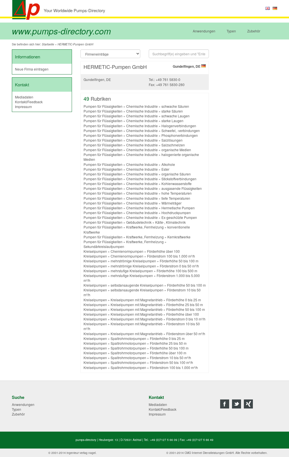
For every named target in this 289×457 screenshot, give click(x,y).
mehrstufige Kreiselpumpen (132, 270)
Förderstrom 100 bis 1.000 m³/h (171, 256)
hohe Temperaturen (176, 193)
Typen (231, 30)
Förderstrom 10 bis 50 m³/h (170, 357)
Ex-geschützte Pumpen (179, 217)
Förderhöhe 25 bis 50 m (184, 304)
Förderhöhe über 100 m (168, 352)
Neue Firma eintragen (32, 69)
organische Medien (176, 149)
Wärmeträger (171, 203)
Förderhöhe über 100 (163, 251)
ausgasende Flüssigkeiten (181, 188)
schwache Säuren (175, 106)
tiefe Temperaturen (175, 198)
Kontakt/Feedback (29, 101)
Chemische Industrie (142, 106)
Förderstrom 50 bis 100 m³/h (171, 362)
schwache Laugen (175, 115)
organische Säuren (176, 174)
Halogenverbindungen (178, 125)
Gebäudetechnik (139, 222)
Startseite (48, 44)
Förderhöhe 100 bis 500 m (177, 270)
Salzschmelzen (173, 144)
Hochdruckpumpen (176, 212)
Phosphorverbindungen (179, 135)
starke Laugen (172, 120)
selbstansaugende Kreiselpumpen (137, 285)
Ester (165, 169)
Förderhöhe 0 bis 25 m (183, 299)
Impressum (23, 106)
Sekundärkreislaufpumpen (104, 246)
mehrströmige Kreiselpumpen (133, 260)
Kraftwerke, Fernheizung (145, 227)
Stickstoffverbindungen (178, 178)
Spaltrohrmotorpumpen (128, 338)
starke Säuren (172, 111)
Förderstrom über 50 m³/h (185, 333)
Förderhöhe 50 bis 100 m (179, 260)
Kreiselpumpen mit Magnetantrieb (137, 299)
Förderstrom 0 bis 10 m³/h (185, 319)
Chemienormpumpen (127, 251)
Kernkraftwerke (179, 236)
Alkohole (168, 164)
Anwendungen (204, 30)
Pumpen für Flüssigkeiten (103, 106)
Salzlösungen (172, 140)
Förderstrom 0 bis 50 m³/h (179, 265)
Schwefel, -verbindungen (180, 130)
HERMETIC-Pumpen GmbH (75, 44)
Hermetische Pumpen (178, 207)
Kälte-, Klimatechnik (170, 222)
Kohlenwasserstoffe (176, 183)
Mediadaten (24, 97)
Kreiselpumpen (95, 251)
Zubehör (253, 30)
